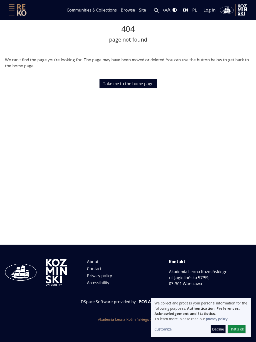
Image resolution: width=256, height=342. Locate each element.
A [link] (164, 10)
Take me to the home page (128, 83)
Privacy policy (99, 275)
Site (142, 10)
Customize (163, 329)
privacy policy (217, 318)
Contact (94, 268)
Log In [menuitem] (210, 10)
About (92, 261)
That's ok (236, 329)
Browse (128, 10)
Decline (218, 329)
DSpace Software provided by (108, 301)
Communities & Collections (92, 10)
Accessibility (98, 282)
